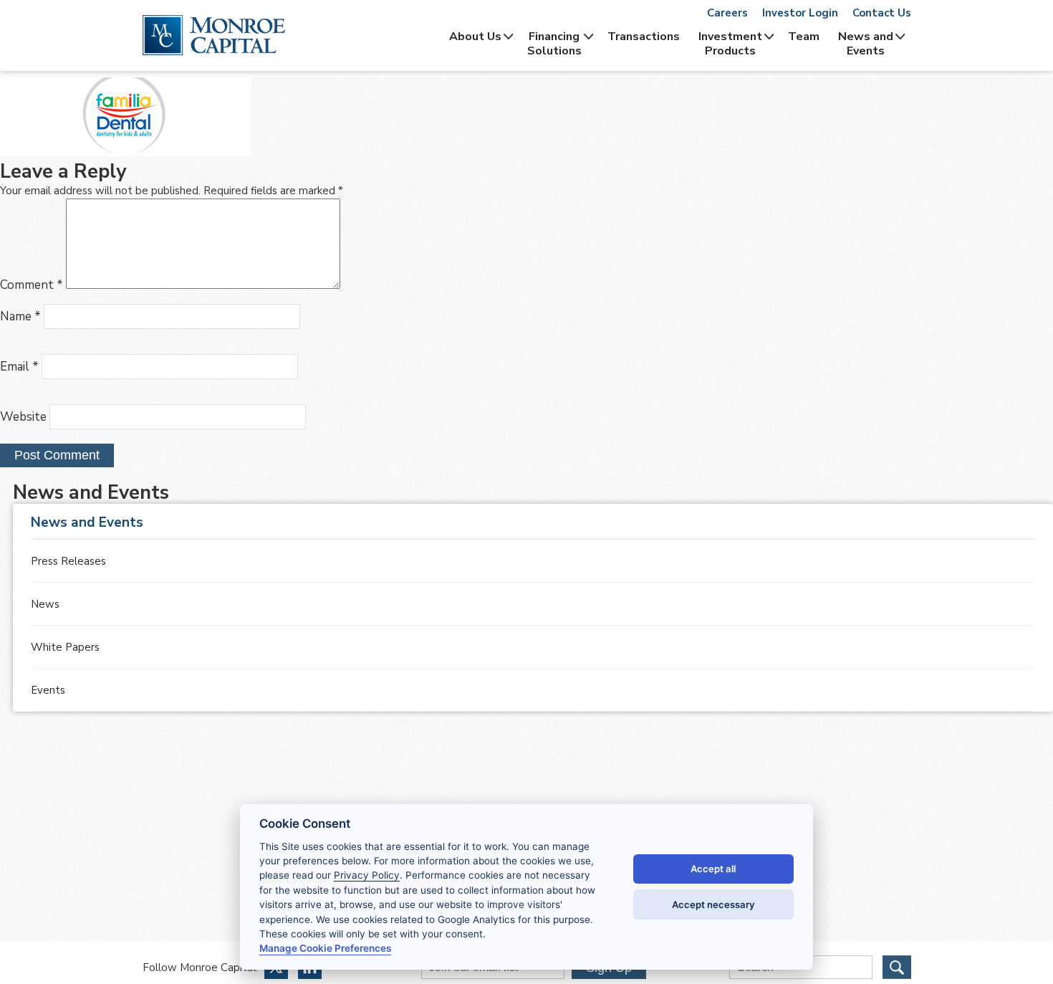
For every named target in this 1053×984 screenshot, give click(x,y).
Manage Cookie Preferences (325, 948)
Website (23, 417)
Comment (31, 285)
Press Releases (68, 561)
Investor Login (800, 13)
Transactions (643, 36)
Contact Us (881, 13)
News (45, 604)
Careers (727, 13)
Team (803, 36)
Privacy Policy (367, 875)
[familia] (125, 152)
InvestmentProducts (730, 44)
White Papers (65, 647)
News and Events (865, 44)
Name (20, 316)
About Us (475, 36)
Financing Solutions (554, 44)
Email (19, 366)
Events (48, 690)
